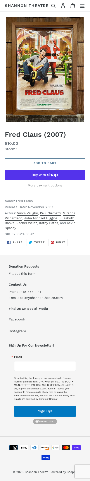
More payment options (45, 185)
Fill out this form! (22, 274)
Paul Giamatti (50, 213)
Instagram (17, 331)
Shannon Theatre (27, 5)
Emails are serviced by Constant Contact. (36, 399)
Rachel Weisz (26, 223)
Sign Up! (45, 411)
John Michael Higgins (40, 218)
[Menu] (82, 6)
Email (18, 356)
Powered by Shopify (63, 472)
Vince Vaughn (27, 213)
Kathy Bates (48, 223)
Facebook (17, 319)
